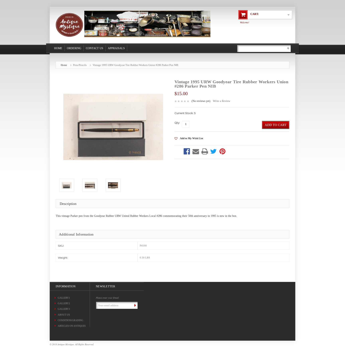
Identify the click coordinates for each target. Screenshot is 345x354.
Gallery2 (64, 303)
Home (58, 48)
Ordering (74, 48)
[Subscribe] (134, 305)
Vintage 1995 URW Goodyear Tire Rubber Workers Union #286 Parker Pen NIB (135, 65)
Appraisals (116, 48)
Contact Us (94, 48)
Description (68, 204)
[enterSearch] (288, 48)
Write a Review (221, 101)
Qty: (177, 122)
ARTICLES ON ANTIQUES (72, 326)
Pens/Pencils (80, 65)
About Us (64, 314)
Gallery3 (64, 309)
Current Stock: (184, 113)
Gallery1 (64, 297)
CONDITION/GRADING (70, 320)
